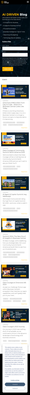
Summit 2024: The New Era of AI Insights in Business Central (14, 237)
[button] (28, 1)
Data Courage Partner (14, 254)
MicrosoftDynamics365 (9, 122)
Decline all (15, 388)
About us (24, 340)
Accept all (15, 384)
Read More (24, 127)
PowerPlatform (7, 301)
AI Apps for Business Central (15, 124)
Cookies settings (15, 380)
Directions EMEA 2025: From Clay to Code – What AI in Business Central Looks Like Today (14, 105)
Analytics (5, 298)
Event (4, 124)
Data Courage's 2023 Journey (14, 327)
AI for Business (20, 122)
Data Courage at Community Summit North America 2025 (14, 151)
